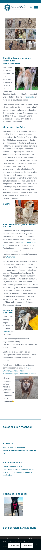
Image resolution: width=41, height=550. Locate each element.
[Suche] (30, 7)
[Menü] (35, 7)
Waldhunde (10, 257)
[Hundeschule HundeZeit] (17, 7)
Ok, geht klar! (14, 545)
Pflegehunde (29, 97)
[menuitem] (30, 7)
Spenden (6, 331)
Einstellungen (27, 545)
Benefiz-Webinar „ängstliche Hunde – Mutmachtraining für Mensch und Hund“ (18, 371)
